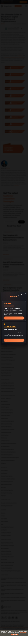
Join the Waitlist (14, 340)
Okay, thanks (14, 634)
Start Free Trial (14, 317)
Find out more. (23, 632)
